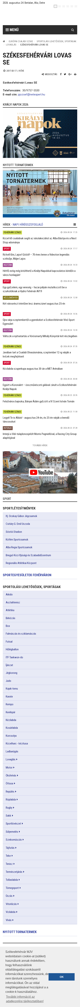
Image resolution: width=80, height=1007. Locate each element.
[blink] (76, 6)
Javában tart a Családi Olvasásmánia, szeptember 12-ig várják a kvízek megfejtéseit (37, 354)
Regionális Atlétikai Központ (21, 563)
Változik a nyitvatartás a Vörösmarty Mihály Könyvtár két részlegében (40, 336)
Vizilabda (10, 912)
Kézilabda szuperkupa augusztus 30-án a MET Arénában (33, 368)
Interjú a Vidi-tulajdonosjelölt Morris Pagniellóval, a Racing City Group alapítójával (40, 436)
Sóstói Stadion (14, 531)
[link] (40, 133)
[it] (72, 6)
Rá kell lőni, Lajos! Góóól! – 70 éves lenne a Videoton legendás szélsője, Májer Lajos (36, 256)
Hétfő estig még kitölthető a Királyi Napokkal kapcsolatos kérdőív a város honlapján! (39, 272)
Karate (9, 696)
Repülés (10, 791)
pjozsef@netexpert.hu (31, 94)
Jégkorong (11, 673)
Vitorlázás (11, 904)
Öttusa (9, 783)
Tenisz (9, 864)
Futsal (9, 641)
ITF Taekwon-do (14, 657)
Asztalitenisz (13, 602)
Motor (9, 767)
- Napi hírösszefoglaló (27, 224)
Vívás (9, 920)
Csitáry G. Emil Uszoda (18, 524)
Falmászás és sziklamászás (21, 633)
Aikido (9, 594)
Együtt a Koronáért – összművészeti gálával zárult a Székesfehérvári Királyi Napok (39, 387)
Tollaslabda (12, 879)
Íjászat (9, 665)
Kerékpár (10, 712)
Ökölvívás (11, 775)
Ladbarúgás (12, 751)
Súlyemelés (12, 831)
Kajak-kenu (12, 688)
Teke (8, 855)
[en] (59, 6)
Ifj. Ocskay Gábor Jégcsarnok (21, 516)
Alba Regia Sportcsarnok (19, 547)
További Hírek (40, 445)
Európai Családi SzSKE (21, 41)
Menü (14, 30)
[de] (67, 6)
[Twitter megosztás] (65, 74)
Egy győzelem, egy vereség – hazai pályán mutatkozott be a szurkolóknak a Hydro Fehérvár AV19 (35, 289)
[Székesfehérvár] (37, 16)
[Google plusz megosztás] (70, 74)
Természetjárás (14, 871)
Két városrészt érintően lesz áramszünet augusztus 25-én (34, 303)
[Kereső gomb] (72, 29)
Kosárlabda (12, 727)
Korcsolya (11, 735)
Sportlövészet (13, 823)
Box (8, 626)
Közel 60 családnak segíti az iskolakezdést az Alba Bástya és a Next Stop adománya (39, 240)
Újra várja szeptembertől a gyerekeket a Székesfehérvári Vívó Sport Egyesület (39, 321)
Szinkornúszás (14, 839)
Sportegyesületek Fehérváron (27, 575)
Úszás (9, 896)
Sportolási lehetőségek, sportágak (56, 41)
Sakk (8, 815)
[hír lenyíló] (74, 224)
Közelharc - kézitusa (17, 743)
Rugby (9, 807)
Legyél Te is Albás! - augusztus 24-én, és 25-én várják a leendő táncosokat (36, 419)
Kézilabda (11, 720)
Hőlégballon (12, 649)
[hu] (55, 6)
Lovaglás (11, 44)
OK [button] (62, 976)
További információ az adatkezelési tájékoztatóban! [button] (25, 999)
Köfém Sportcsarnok (17, 539)
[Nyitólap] (4, 41)
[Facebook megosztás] (60, 74)
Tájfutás (10, 847)
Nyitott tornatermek (20, 932)
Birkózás (10, 618)
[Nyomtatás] (75, 74)
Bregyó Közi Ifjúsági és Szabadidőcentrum (28, 555)
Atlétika (10, 610)
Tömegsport (12, 888)
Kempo (9, 704)
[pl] (63, 6)
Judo (8, 680)
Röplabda (11, 799)
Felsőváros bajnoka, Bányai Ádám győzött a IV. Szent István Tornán (38, 401)
